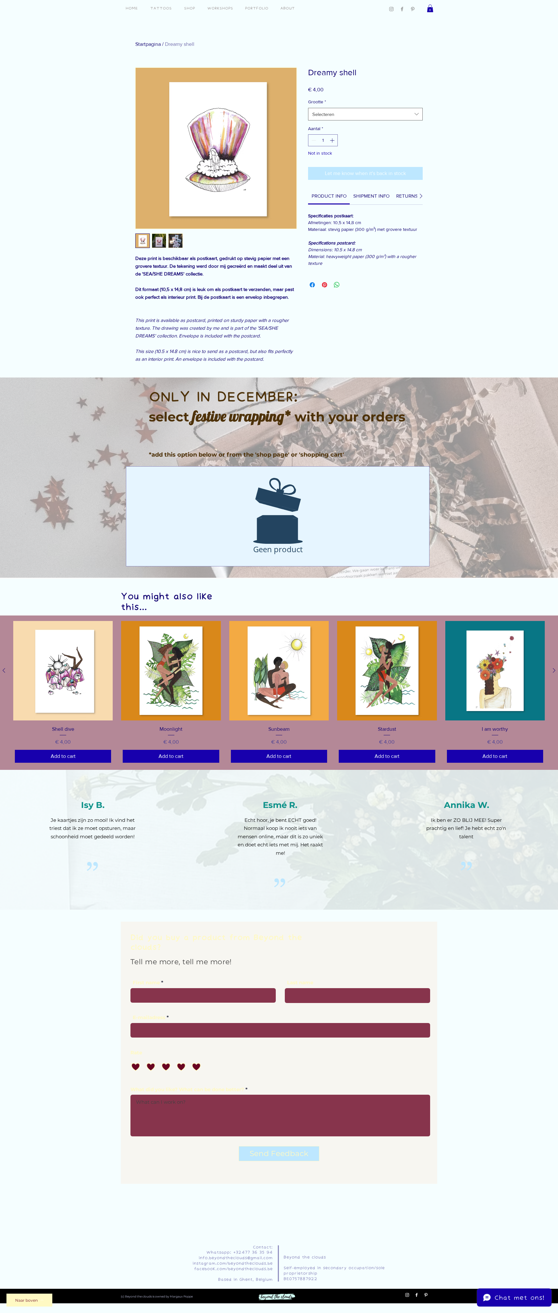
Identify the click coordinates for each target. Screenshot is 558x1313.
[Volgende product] (554, 670)
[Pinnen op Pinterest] (324, 285)
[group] (279, 693)
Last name (300, 982)
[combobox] (365, 114)
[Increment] (333, 140)
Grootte (317, 101)
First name (146, 982)
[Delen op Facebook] (312, 285)
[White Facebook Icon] (416, 1294)
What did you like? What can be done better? (187, 1089)
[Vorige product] (4, 670)
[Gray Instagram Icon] (391, 9)
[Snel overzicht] (63, 670)
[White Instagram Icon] (407, 1294)
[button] (430, 8)
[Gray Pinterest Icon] (413, 9)
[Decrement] (313, 140)
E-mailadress (149, 1017)
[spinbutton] (323, 140)
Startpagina (148, 44)
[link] (329, 196)
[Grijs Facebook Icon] (402, 9)
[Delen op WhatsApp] (337, 285)
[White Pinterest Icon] (426, 1294)
